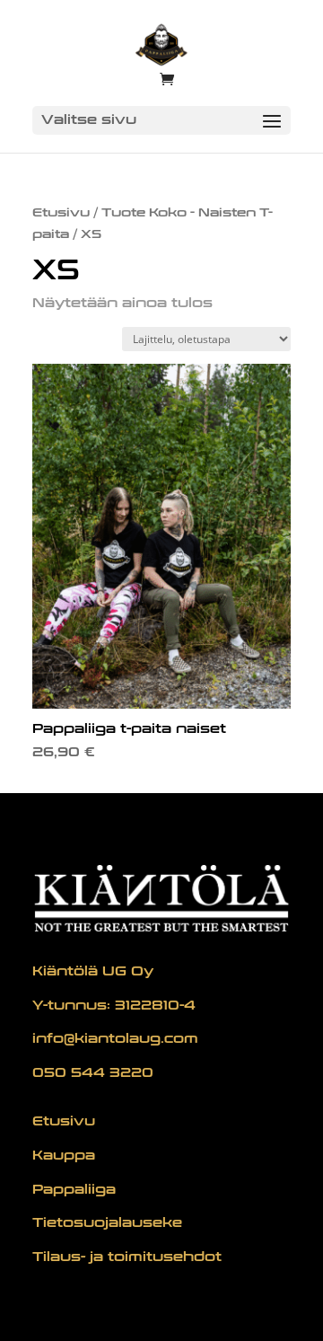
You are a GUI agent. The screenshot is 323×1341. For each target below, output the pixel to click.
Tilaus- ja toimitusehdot (127, 1257)
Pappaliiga (74, 1189)
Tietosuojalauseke (107, 1223)
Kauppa (63, 1155)
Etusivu (61, 213)
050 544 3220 (92, 1073)
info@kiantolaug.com (115, 1038)
